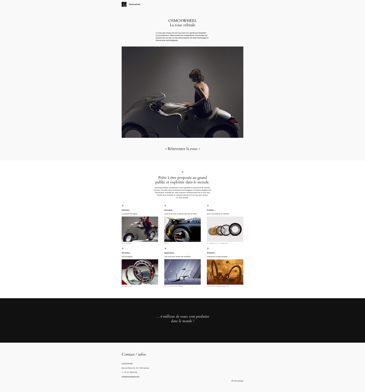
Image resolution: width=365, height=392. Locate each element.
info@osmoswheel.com (130, 377)
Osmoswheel (134, 4)
